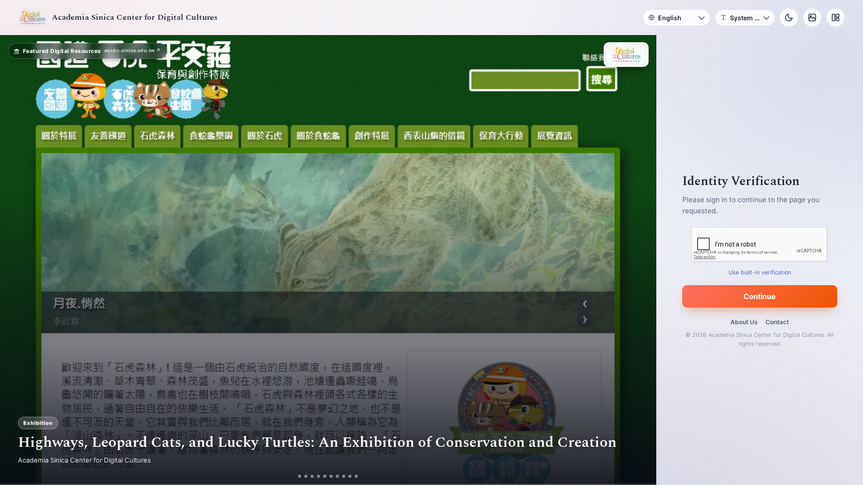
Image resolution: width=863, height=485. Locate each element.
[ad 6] (334, 476)
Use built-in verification (760, 272)
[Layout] (835, 17)
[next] (639, 260)
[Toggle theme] (788, 17)
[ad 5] (328, 476)
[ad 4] (322, 476)
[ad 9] (353, 476)
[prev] (16, 260)
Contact (777, 322)
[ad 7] (341, 476)
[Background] (812, 17)
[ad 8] (347, 476)
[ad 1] (296, 476)
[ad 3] (312, 476)
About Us (743, 322)
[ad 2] (302, 476)
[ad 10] (359, 476)
